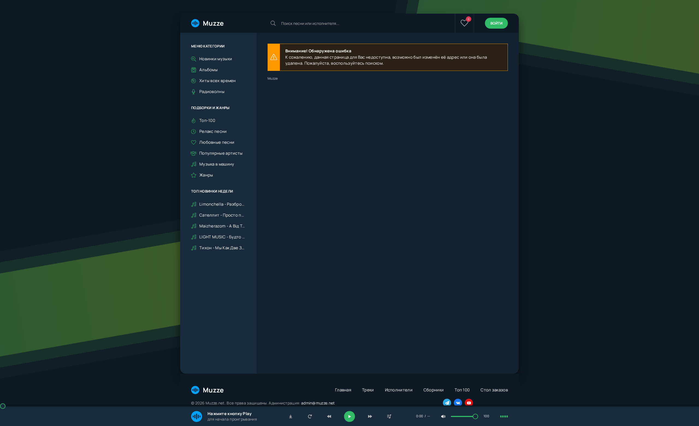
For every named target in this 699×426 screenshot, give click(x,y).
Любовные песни (216, 142)
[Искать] (273, 23)
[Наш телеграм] (447, 403)
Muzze (213, 23)
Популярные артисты (220, 153)
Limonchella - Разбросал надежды (222, 204)
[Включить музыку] (349, 416)
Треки (368, 390)
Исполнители (399, 390)
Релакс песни (213, 131)
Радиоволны (211, 91)
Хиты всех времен (217, 80)
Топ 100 (462, 390)
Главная (343, 390)
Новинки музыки (215, 59)
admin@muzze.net (318, 403)
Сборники (433, 390)
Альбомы (208, 70)
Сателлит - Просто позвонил (222, 215)
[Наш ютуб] (469, 403)
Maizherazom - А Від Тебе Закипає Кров (222, 226)
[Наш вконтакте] (458, 403)
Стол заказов (494, 390)
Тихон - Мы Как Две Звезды (222, 248)
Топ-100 (207, 120)
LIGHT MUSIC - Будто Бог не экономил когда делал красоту (222, 237)
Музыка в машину (216, 164)
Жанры (206, 175)
